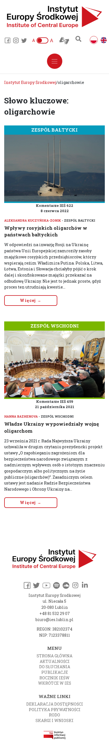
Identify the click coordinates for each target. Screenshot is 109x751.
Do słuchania (54, 666)
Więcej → (30, 300)
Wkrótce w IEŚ (54, 683)
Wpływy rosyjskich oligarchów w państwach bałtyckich (45, 231)
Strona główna (54, 655)
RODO (54, 715)
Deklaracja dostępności (54, 704)
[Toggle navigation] (54, 61)
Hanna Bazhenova (21, 416)
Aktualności (55, 661)
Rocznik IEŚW (54, 677)
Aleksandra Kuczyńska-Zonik (32, 220)
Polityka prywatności (54, 709)
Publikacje (54, 672)
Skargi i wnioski (54, 720)
